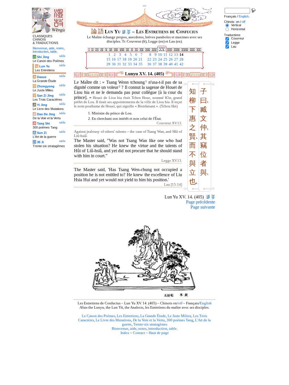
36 (148, 64)
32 (124, 64)
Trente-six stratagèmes (150, 324)
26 (170, 59)
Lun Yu (44, 66)
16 (113, 59)
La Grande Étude (153, 316)
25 (165, 59)
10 (159, 55)
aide (133, 329)
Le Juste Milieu (179, 316)
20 (134, 59)
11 (165, 55)
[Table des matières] (129, 31)
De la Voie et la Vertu (149, 320)
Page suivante (203, 207)
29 (108, 64)
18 (124, 59)
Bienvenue (120, 329)
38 (159, 64)
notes (142, 329)
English (206, 303)
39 (165, 64)
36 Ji (40, 142)
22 (148, 59)
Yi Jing (42, 105)
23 (154, 59)
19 (129, 59)
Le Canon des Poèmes (98, 316)
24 (159, 59)
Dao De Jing (46, 114)
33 (129, 64)
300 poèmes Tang (180, 320)
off (180, 303)
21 (140, 59)
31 (118, 64)
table (173, 329)
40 (170, 64)
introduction (157, 329)
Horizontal (238, 29)
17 (118, 59)
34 (134, 64)
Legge (235, 42)
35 (140, 64)
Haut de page (159, 333)
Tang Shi (43, 123)
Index (125, 333)
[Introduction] (124, 31)
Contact (139, 333)
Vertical (236, 25)
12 (170, 55)
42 (181, 64)
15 (108, 59)
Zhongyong (45, 86)
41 (175, 64)
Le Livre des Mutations (113, 320)
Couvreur (237, 38)
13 (175, 55)
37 (154, 64)
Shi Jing (43, 57)
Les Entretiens (128, 316)
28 (181, 59)
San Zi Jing (45, 95)
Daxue (41, 77)
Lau (233, 46)
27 (175, 59)
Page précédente (200, 202)
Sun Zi (42, 132)
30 (113, 64)
